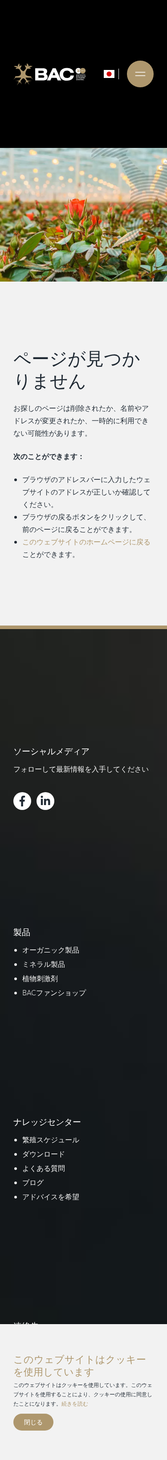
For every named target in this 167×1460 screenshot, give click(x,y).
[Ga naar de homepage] (49, 74)
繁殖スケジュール (50, 1140)
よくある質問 (43, 1168)
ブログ (33, 1182)
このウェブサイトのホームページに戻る (86, 542)
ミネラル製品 (43, 964)
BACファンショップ (54, 993)
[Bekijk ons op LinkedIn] (45, 801)
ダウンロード (43, 1154)
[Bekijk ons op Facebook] (22, 801)
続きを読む (74, 1403)
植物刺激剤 (40, 978)
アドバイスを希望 (50, 1197)
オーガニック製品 (50, 950)
